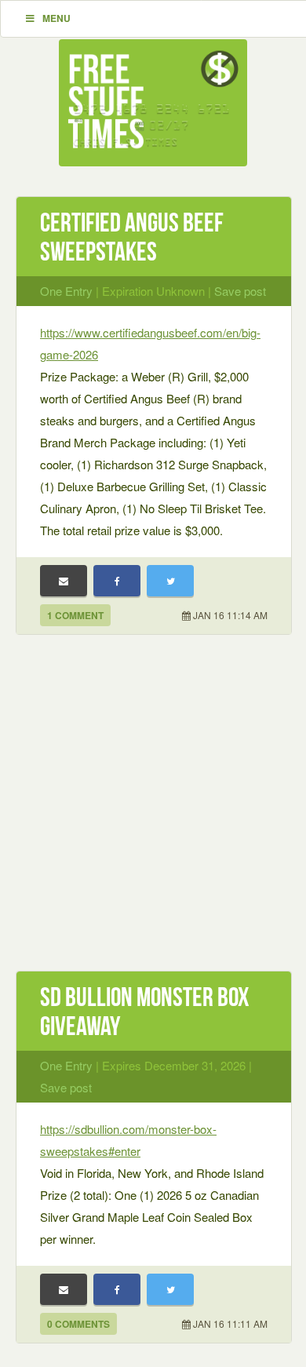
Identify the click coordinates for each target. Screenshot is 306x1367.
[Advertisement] (153, 811)
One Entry (66, 291)
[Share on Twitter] (170, 580)
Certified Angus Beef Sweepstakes (132, 237)
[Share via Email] (63, 580)
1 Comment (75, 615)
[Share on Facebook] (116, 580)
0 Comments (78, 1324)
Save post (240, 291)
